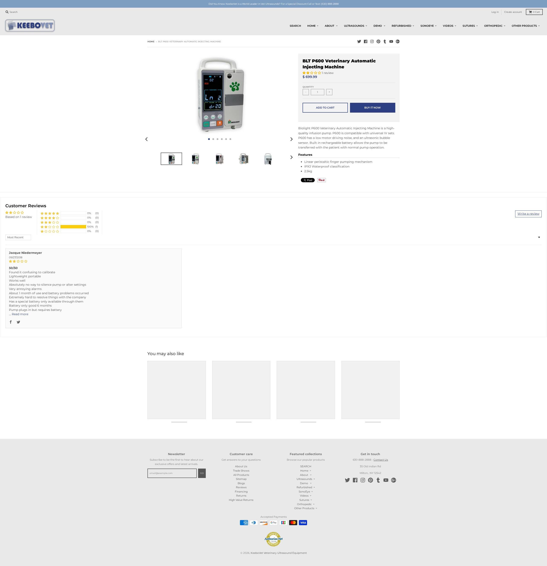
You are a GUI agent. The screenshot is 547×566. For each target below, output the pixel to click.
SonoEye (304, 491)
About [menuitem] (330, 25)
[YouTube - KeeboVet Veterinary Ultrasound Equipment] (391, 41)
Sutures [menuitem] (469, 25)
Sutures (304, 499)
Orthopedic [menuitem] (493, 25)
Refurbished (304, 487)
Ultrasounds (304, 479)
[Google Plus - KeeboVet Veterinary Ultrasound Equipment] (398, 41)
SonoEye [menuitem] (427, 25)
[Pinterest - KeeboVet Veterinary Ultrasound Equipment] (378, 41)
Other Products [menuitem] (524, 25)
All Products (241, 474)
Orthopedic (304, 504)
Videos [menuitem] (448, 25)
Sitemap (241, 479)
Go (202, 473)
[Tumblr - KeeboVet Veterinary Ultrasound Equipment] (385, 41)
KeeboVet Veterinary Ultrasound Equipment (279, 552)
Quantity (308, 87)
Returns (241, 495)
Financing (241, 491)
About (304, 474)
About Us (241, 466)
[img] (93, 261)
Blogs (241, 483)
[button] (312, 73)
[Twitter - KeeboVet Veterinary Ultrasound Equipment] (359, 41)
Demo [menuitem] (377, 25)
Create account (513, 12)
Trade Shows (241, 470)
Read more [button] (20, 314)
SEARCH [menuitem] (295, 25)
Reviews (241, 487)
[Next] (291, 139)
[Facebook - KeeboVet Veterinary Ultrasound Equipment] (366, 41)
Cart (536, 12)
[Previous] (147, 139)
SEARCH (305, 466)
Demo (304, 483)
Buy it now (372, 107)
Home (150, 41)
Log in (495, 12)
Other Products (304, 508)
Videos (304, 495)
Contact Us (380, 459)
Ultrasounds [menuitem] (354, 25)
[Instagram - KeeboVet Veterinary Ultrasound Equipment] (372, 41)
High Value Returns (241, 499)
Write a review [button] (528, 214)
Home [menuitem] (311, 25)
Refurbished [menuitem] (401, 25)
